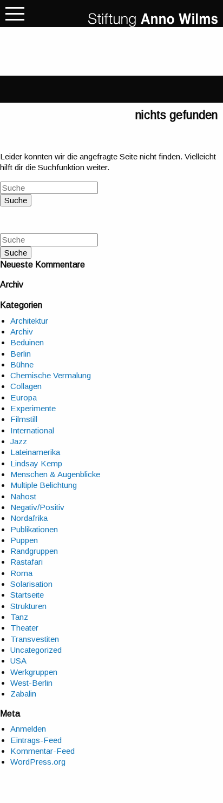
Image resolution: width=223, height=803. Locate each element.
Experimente (33, 408)
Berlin (20, 353)
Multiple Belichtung (43, 485)
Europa (23, 397)
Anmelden (28, 728)
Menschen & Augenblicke (55, 474)
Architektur (29, 320)
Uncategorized (36, 649)
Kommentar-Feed (42, 750)
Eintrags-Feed (36, 740)
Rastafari (26, 561)
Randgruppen (34, 551)
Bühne (22, 364)
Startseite (27, 594)
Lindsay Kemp (36, 463)
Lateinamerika (35, 452)
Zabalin (23, 693)
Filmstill (23, 419)
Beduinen (27, 342)
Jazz (18, 441)
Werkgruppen (33, 672)
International (32, 430)
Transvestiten (34, 639)
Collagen (26, 386)
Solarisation (31, 583)
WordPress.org (37, 761)
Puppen (24, 540)
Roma (21, 573)
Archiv (21, 331)
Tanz (19, 616)
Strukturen (28, 606)
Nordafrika (29, 518)
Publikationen (34, 529)
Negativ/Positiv (37, 507)
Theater (24, 627)
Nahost (23, 496)
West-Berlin (31, 682)
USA (18, 660)
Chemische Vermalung (50, 375)
